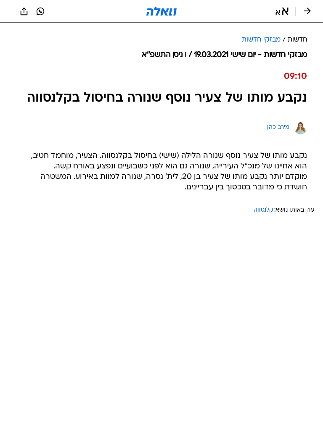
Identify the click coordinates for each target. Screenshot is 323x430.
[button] (282, 11)
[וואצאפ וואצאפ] (40, 11)
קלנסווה (263, 210)
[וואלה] (161, 11)
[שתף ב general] (24, 11)
